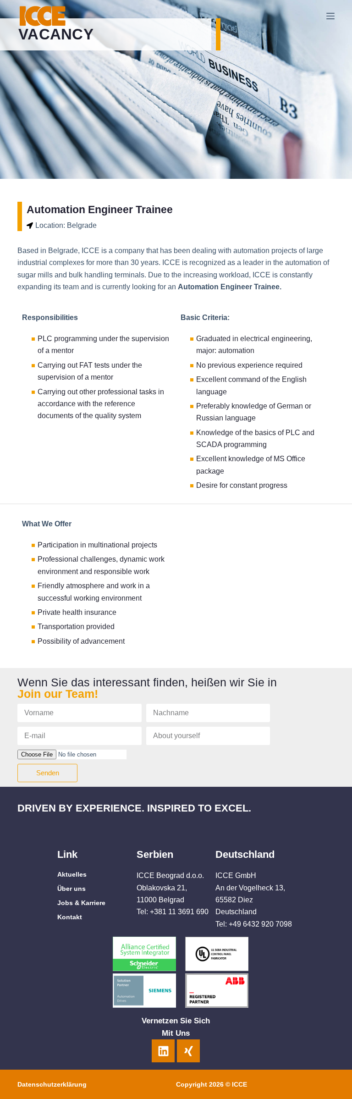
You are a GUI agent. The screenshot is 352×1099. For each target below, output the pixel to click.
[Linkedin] (163, 1050)
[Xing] (188, 1050)
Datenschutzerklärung (52, 1084)
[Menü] (330, 16)
